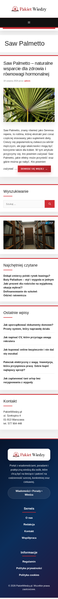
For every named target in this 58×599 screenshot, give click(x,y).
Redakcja (29, 524)
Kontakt (29, 531)
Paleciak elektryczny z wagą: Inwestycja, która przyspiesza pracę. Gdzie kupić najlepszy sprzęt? (28, 366)
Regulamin (29, 561)
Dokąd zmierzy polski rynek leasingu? (26, 275)
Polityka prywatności (29, 568)
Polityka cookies (29, 575)
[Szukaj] (50, 204)
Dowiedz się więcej (32, 169)
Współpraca (29, 537)
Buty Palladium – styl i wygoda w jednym (28, 279)
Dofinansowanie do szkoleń (20, 291)
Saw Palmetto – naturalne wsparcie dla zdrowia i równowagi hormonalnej (28, 69)
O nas (29, 517)
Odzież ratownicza (14, 295)
